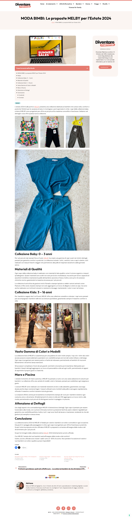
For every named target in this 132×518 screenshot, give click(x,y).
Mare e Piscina (22, 88)
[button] (87, 68)
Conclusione (21, 93)
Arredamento (50, 4)
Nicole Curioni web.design (71, 513)
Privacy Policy (70, 512)
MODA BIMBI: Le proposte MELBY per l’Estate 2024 (32, 73)
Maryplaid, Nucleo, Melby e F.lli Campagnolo (25, 456)
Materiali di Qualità (23, 80)
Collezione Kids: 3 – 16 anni (25, 83)
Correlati (21, 97)
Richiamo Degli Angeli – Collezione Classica (50, 456)
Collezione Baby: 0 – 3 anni (25, 78)
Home (42, 4)
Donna (88, 4)
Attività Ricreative (65, 4)
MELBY (36, 107)
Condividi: (21, 95)
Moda (19, 75)
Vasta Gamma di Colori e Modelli (27, 85)
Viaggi (96, 4)
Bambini (79, 4)
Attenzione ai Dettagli (24, 90)
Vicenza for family (75, 7)
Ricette (105, 4)
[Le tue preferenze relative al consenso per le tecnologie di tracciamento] (129, 515)
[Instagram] (58, 508)
